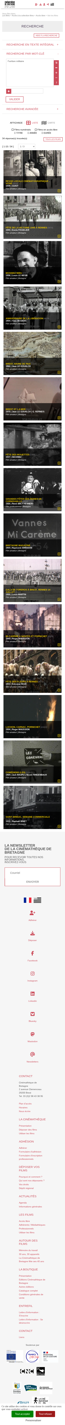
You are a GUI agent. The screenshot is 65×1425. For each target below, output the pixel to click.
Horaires (23, 1107)
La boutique (28, 1269)
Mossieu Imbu (14, 273)
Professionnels (26, 1228)
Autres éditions (26, 1287)
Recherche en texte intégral (32, 44)
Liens (21, 1337)
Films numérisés (22, 129)
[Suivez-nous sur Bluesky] (33, 1015)
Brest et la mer (16, 409)
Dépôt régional (26, 1188)
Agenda (23, 1202)
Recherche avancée (32, 109)
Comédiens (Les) (15, 772)
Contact (25, 1076)
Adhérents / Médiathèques (32, 1225)
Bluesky (32, 1021)
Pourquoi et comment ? (30, 1177)
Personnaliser (33, 1420)
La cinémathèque (32, 1119)
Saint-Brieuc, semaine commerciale (28, 817)
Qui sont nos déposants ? (31, 1180)
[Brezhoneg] (52, 4)
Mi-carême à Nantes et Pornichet (26, 636)
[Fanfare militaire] (30, 61)
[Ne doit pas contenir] (56, 77)
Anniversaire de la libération (24, 318)
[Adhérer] (36, 4)
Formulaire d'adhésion (30, 1151)
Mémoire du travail (28, 1250)
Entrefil (26, 1306)
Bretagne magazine (18, 545)
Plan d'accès (25, 1103)
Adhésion (26, 1141)
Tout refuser (45, 1414)
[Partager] (48, 4)
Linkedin (32, 1001)
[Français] (27, 900)
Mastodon (33, 1041)
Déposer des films (28, 1129)
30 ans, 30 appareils (29, 1254)
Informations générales (30, 1206)
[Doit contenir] (56, 72)
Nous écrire (24, 1111)
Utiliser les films (26, 1133)
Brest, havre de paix (18, 364)
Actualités (27, 1196)
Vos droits (24, 1184)
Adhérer (23, 1148)
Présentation (25, 1126)
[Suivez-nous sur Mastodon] (33, 1035)
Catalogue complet (28, 1290)
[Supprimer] (56, 67)
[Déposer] (40, 4)
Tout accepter (22, 1414)
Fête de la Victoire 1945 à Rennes (26, 228)
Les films (26, 1214)
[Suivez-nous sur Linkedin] (33, 994)
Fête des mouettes (17, 455)
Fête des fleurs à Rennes (22, 682)
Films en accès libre (47, 129)
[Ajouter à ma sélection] (59, 191)
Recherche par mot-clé (32, 53)
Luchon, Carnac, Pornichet (23, 727)
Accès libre (24, 1221)
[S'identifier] (44, 4)
